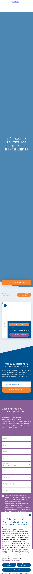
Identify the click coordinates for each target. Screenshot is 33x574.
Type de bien (6, 463)
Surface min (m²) (8, 490)
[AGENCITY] (21, 6)
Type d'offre (6, 456)
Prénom (6, 438)
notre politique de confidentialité (12, 561)
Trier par (4, 293)
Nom (5, 445)
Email (5, 451)
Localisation (7, 477)
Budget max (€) (8, 484)
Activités (6, 471)
